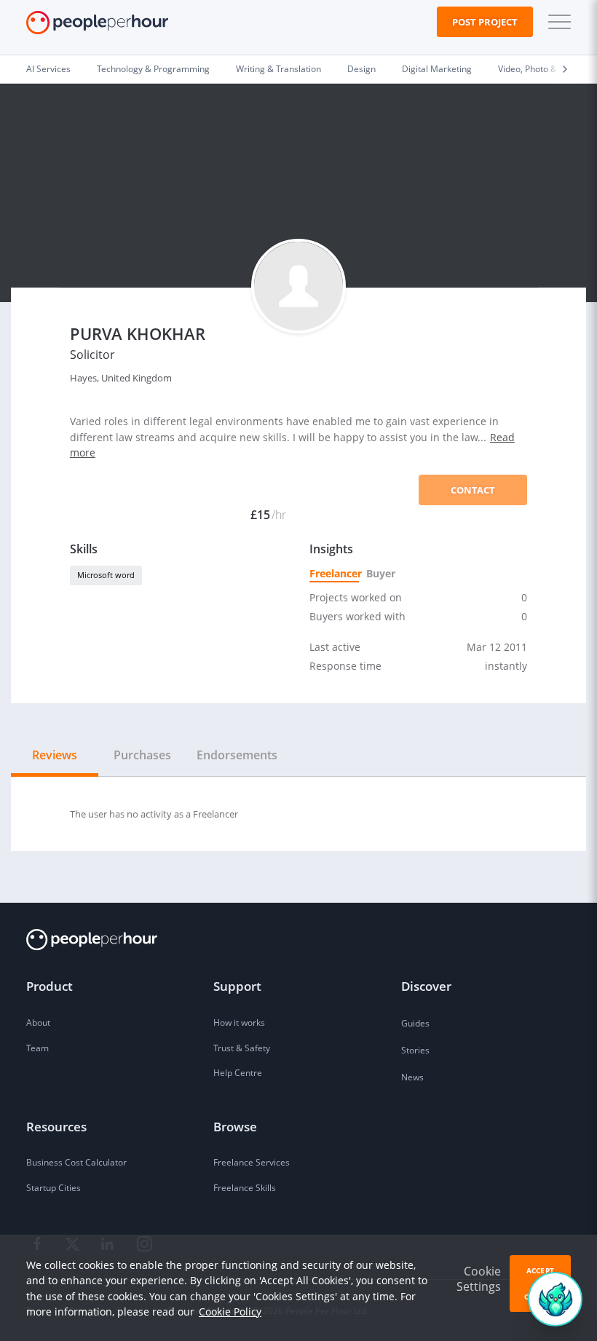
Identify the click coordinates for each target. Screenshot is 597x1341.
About (38, 1022)
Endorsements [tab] (237, 755)
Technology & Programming (153, 69)
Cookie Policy (230, 1311)
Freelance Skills (244, 1188)
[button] (556, 21)
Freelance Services (251, 1162)
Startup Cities (53, 1188)
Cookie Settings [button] (478, 1278)
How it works (239, 1022)
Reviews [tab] (54, 755)
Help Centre (237, 1073)
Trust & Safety (241, 1048)
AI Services (48, 69)
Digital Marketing (437, 69)
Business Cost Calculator (76, 1162)
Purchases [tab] (142, 755)
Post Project (485, 21)
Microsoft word (106, 574)
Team (37, 1048)
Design (361, 69)
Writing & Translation (278, 69)
